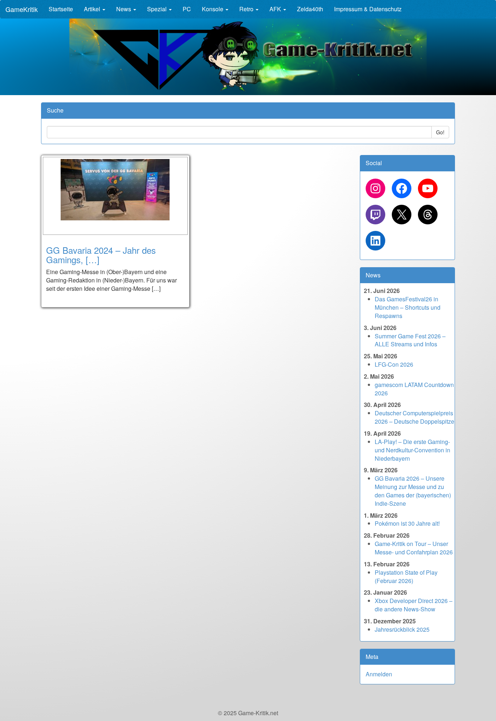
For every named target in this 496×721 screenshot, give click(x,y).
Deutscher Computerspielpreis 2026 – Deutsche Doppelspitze (414, 417)
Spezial (157, 9)
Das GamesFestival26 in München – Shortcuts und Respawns (407, 307)
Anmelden (379, 674)
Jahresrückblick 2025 (402, 629)
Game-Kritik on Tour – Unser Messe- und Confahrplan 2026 (414, 547)
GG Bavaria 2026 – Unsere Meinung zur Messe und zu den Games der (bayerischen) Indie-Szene (413, 491)
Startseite (61, 9)
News (124, 9)
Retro (247, 9)
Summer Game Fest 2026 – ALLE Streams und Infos (410, 340)
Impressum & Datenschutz (368, 9)
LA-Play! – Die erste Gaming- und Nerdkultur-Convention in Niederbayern (412, 450)
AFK (275, 9)
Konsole (213, 9)
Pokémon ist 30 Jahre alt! (407, 523)
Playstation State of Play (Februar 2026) (406, 576)
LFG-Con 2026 (394, 364)
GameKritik (21, 9)
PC (187, 9)
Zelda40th (310, 9)
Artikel (93, 9)
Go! (440, 132)
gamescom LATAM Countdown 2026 (414, 388)
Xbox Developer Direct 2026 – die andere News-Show (413, 604)
